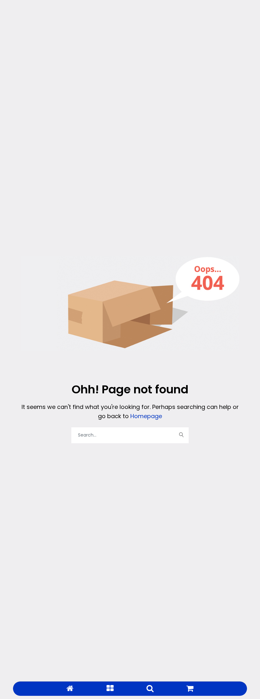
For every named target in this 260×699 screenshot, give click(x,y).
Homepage (145, 416)
